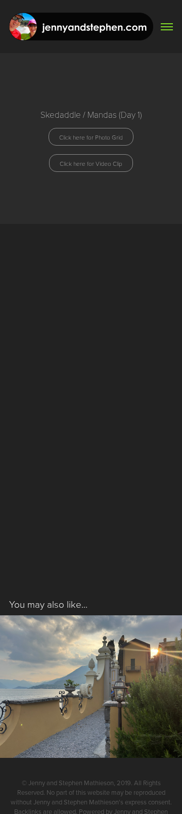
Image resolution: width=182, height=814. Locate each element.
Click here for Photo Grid (91, 137)
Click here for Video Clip (91, 163)
